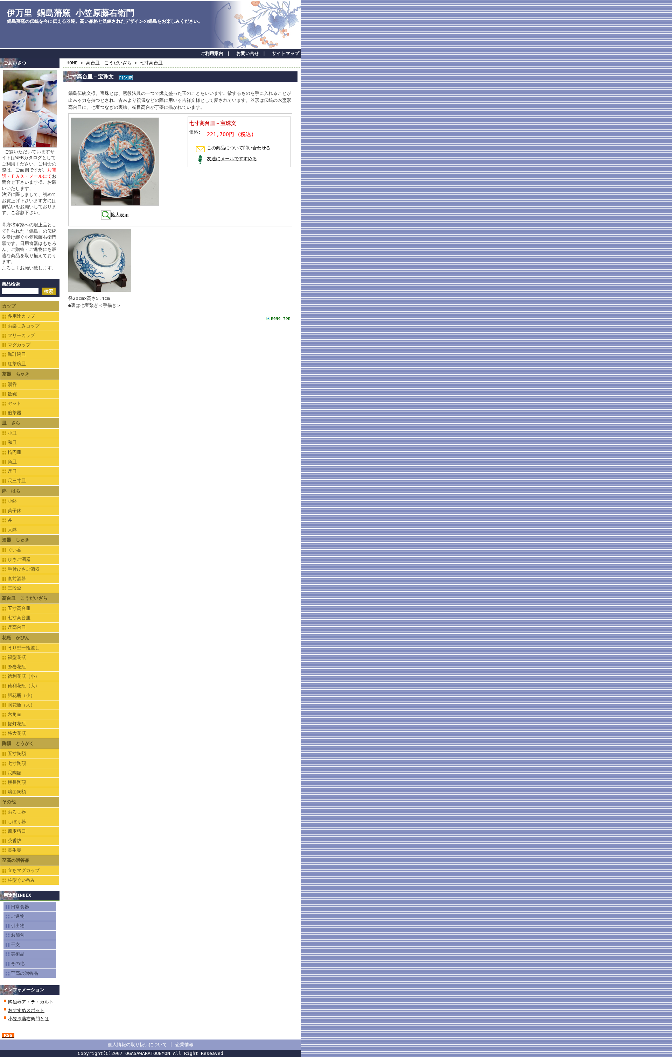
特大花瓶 (17, 733)
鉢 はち (11, 490)
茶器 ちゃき (15, 373)
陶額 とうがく (18, 743)
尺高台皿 (17, 627)
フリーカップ (21, 335)
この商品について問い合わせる (239, 147)
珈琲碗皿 (17, 354)
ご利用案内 (212, 53)
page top (280, 318)
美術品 (17, 954)
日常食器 (20, 906)
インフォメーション (24, 989)
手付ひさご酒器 (24, 569)
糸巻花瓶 (17, 666)
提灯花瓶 (17, 723)
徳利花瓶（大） (24, 685)
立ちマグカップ (24, 870)
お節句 (17, 935)
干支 (15, 944)
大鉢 (12, 529)
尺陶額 (14, 772)
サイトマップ (285, 53)
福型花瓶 (17, 657)
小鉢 (12, 500)
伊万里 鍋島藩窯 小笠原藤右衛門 (70, 13)
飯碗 (12, 393)
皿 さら (11, 422)
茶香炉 (14, 840)
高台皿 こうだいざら (25, 598)
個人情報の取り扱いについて (137, 1044)
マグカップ (19, 344)
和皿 (12, 442)
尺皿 (12, 471)
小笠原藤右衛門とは (28, 1018)
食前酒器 (17, 578)
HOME (72, 62)
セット (14, 403)
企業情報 (184, 1044)
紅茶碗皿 (17, 363)
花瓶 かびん (15, 637)
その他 (9, 801)
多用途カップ (21, 316)
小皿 (12, 433)
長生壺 (14, 850)
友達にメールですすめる (232, 158)
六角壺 (14, 714)
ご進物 (17, 916)
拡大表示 (120, 214)
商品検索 (11, 284)
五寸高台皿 (19, 608)
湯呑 (12, 384)
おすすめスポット (26, 1010)
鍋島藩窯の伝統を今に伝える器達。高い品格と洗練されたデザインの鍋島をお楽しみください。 (105, 21)
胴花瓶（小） (21, 695)
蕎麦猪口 (17, 831)
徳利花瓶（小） (24, 676)
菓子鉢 (14, 510)
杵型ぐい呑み (21, 880)
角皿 (12, 461)
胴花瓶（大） (21, 704)
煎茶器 (14, 412)
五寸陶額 (17, 753)
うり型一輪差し (24, 647)
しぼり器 (17, 821)
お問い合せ (247, 53)
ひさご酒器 (19, 559)
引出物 (17, 925)
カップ (9, 306)
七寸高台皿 (19, 617)
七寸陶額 (17, 763)
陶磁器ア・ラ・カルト (31, 1002)
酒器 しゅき (15, 539)
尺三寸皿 (17, 480)
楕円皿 (14, 452)
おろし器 (17, 812)
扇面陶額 (17, 791)
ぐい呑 (14, 549)
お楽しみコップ (24, 326)
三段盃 (14, 588)
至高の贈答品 (15, 860)
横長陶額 (17, 782)
